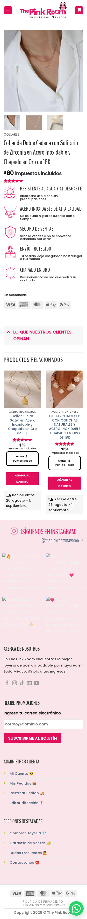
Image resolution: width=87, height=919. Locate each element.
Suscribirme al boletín (32, 738)
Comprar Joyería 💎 (28, 833)
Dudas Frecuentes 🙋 (28, 852)
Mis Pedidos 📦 (23, 783)
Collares (12, 134)
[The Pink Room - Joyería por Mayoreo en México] (43, 10)
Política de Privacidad (43, 902)
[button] (8, 10)
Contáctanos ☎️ (24, 862)
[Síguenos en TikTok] (21, 683)
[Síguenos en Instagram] (14, 683)
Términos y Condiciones (44, 905)
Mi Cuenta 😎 (22, 773)
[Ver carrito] (79, 10)
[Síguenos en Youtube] (36, 683)
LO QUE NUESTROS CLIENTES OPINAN (42, 335)
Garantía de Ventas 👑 (30, 843)
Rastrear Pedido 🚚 (27, 793)
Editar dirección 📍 (27, 802)
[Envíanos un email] (29, 683)
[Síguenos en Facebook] (7, 683)
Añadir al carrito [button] (22, 479)
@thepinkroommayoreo (60, 540)
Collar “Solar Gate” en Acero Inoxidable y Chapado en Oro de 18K (22, 424)
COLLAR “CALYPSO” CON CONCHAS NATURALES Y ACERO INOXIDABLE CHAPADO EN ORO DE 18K (64, 427)
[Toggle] (8, 332)
